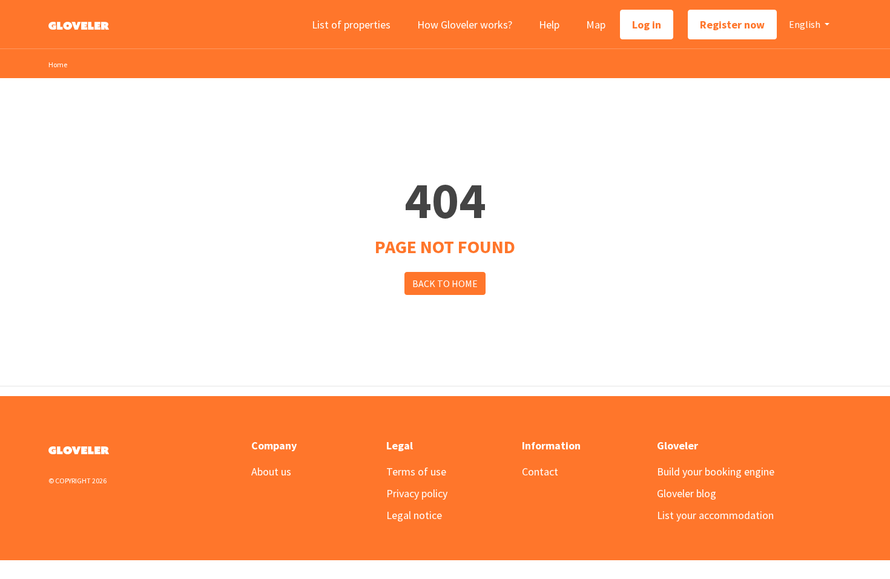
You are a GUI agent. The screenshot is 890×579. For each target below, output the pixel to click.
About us (271, 471)
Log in (646, 24)
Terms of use (416, 471)
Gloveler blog (686, 493)
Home (57, 64)
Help (549, 24)
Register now (732, 24)
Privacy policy (416, 493)
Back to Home (445, 283)
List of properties (351, 24)
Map (595, 24)
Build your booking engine (715, 471)
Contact (540, 471)
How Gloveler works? (464, 24)
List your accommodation (715, 515)
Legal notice (414, 515)
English (805, 24)
